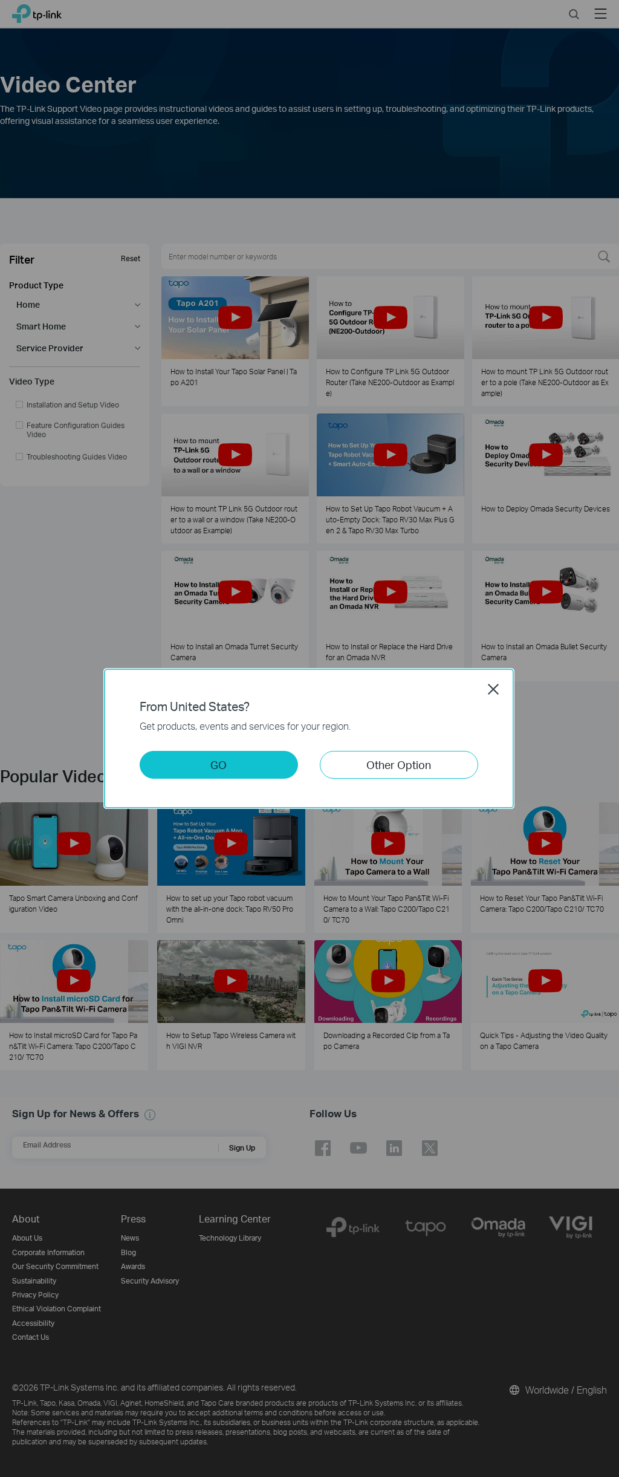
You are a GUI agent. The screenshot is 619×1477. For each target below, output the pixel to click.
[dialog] (309, 738)
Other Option (398, 764)
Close (493, 689)
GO (218, 764)
